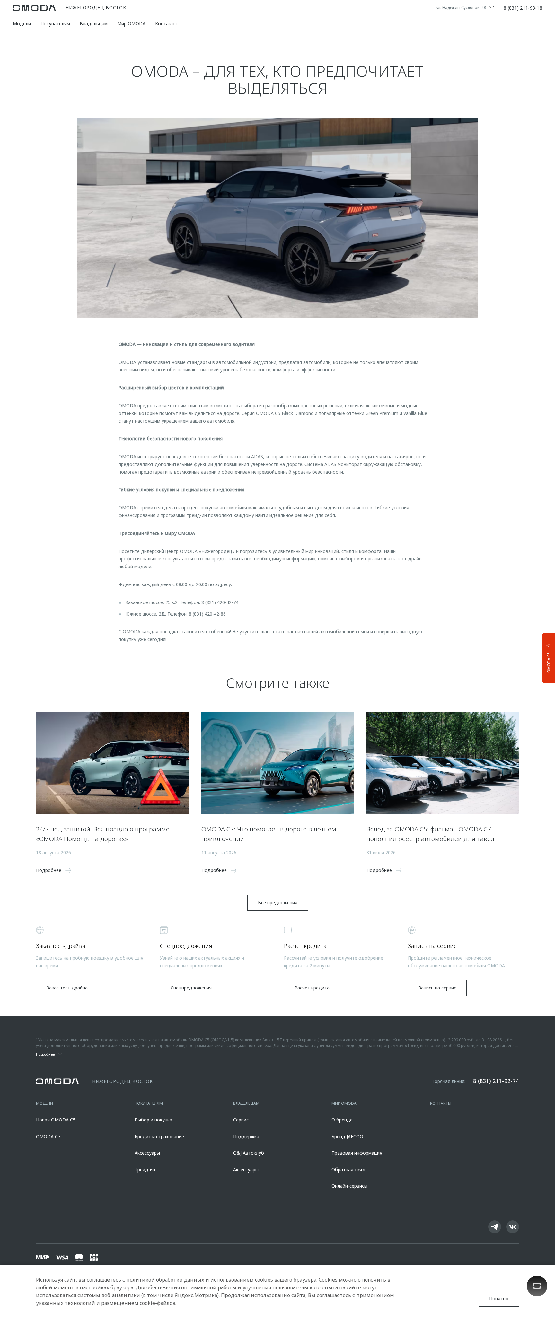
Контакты (166, 24)
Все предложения (277, 903)
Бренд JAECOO (347, 1136)
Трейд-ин (145, 1169)
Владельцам (94, 24)
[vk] (512, 1226)
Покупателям (55, 24)
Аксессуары (147, 1153)
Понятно (498, 1299)
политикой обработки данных (165, 1279)
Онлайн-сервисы (349, 1186)
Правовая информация (356, 1153)
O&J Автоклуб (248, 1153)
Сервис (241, 1120)
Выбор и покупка (153, 1120)
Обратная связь (349, 1169)
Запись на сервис (437, 988)
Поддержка (246, 1136)
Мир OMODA (131, 24)
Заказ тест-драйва (67, 988)
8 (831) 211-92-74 (496, 1081)
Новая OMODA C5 (55, 1120)
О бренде (342, 1120)
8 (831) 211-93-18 (523, 8)
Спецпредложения (191, 988)
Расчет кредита (312, 988)
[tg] (494, 1226)
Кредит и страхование (159, 1136)
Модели (22, 24)
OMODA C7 (48, 1136)
